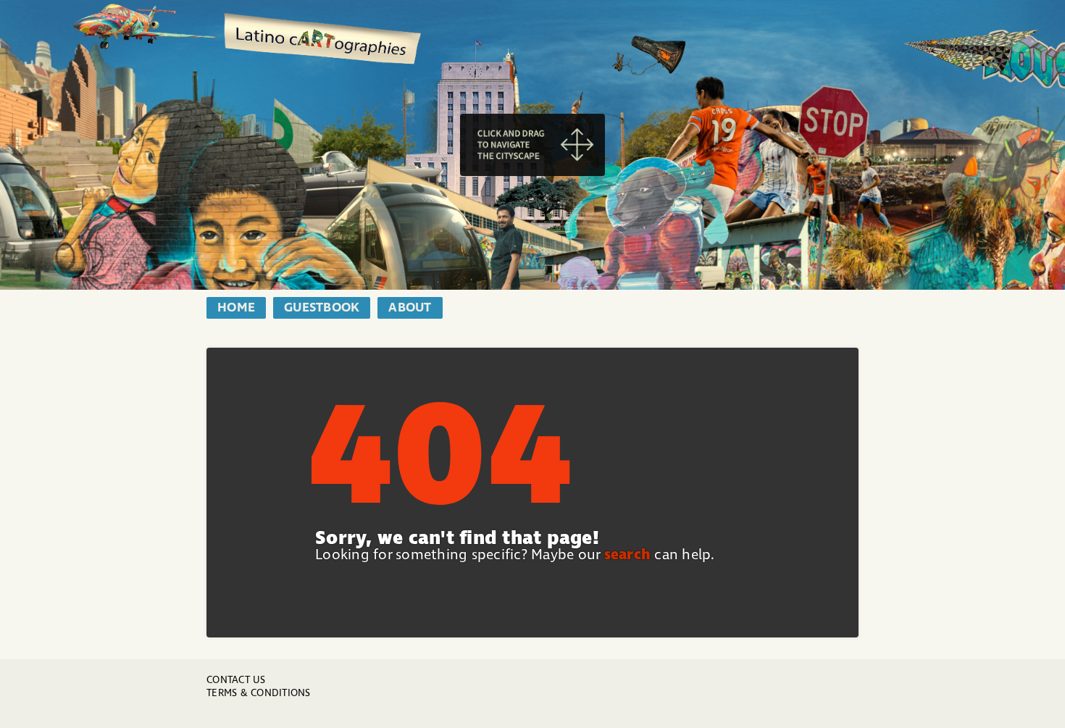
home (236, 308)
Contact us (236, 680)
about (409, 308)
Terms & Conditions (258, 693)
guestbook (321, 308)
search (627, 555)
